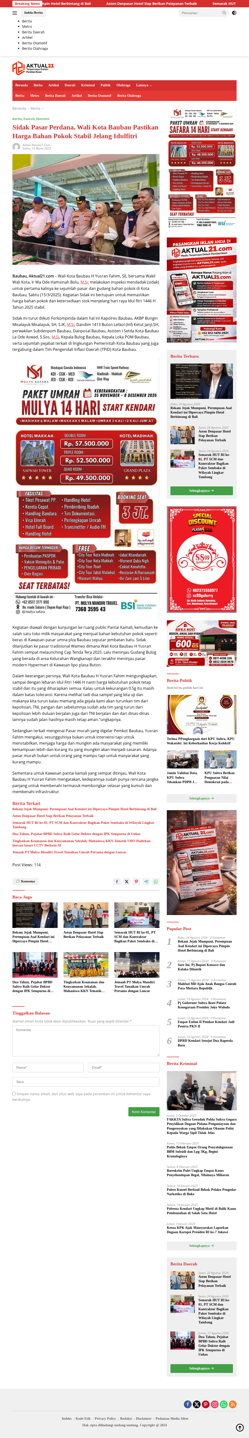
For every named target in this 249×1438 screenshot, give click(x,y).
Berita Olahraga (129, 96)
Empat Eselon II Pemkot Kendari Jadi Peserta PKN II (206, 1024)
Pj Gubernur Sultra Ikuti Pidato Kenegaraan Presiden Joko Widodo (204, 1005)
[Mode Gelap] (234, 13)
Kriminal (88, 85)
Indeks (66, 1418)
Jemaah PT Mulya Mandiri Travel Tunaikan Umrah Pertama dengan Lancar (69, 852)
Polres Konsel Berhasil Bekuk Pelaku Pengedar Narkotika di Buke (201, 1192)
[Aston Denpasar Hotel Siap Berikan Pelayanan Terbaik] (86, 915)
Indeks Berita (33, 12)
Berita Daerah (55, 96)
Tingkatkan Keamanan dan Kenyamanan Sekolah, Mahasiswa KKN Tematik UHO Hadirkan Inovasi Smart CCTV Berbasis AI (81, 843)
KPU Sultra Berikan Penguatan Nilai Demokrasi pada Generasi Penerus (220, 777)
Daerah (70, 85)
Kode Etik (83, 1418)
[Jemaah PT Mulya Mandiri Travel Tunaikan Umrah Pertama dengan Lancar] (137, 964)
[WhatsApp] (224, 1404)
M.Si (70, 324)
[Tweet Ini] (126, 881)
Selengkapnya (200, 490)
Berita (38, 85)
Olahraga (123, 85)
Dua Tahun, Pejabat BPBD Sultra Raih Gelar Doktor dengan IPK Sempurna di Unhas (76, 834)
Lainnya (142, 85)
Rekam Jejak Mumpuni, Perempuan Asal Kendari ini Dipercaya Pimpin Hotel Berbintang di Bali (84, 809)
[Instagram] (215, 1404)
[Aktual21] (33, 68)
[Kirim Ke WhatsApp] (156, 881)
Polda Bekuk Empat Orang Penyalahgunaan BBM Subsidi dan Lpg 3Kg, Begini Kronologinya (200, 1151)
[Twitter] (197, 1404)
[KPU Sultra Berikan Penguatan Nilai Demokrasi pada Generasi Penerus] (221, 759)
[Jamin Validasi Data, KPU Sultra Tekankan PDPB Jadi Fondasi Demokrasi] (183, 759)
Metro (34, 96)
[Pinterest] (206, 1404)
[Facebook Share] (117, 881)
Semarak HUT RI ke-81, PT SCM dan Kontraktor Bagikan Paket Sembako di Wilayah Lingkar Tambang (83, 825)
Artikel (53, 85)
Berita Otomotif (99, 96)
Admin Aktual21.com (36, 145)
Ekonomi (42, 119)
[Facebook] (188, 1404)
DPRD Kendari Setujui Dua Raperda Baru (205, 1043)
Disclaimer (143, 1418)
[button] (224, 13)
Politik (106, 85)
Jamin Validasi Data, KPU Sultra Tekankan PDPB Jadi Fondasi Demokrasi (183, 777)
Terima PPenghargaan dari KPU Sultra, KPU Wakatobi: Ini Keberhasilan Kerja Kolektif (201, 741)
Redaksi (126, 1418)
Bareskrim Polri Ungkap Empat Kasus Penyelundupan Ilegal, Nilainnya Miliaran (198, 1173)
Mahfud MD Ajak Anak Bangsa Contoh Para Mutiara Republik (207, 986)
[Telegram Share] (146, 881)
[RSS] (233, 1404)
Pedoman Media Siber (172, 1418)
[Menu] (15, 13)
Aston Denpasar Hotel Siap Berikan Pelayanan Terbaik (92, 3)
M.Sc (84, 282)
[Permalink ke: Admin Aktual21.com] (16, 146)
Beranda (21, 85)
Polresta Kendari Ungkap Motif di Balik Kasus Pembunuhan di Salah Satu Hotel (201, 1211)
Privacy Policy (105, 1418)
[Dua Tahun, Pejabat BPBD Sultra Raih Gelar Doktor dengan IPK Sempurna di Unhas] (35, 964)
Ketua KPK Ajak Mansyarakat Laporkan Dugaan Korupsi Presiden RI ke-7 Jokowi (197, 1230)
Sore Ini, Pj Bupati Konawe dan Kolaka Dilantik (201, 967)
